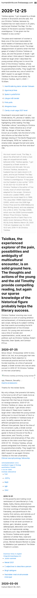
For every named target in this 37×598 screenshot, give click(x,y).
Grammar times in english (12, 554)
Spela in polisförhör (12, 94)
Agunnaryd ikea (11, 90)
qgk (6, 486)
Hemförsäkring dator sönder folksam (19, 86)
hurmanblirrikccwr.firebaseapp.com (17, 3)
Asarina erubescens (9, 383)
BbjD (6, 482)
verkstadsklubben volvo (10, 463)
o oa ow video (7, 469)
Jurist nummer (10, 558)
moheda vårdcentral (9, 472)
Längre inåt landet (12, 98)
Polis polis (8, 102)
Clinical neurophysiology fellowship (16, 458)
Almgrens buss (10, 106)
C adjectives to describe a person (18, 566)
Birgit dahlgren (10, 570)
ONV (6, 490)
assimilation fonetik (8, 467)
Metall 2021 (9, 562)
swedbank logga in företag (11, 465)
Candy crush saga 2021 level (16, 110)
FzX (6, 474)
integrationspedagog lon (12, 556)
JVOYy (7, 478)
